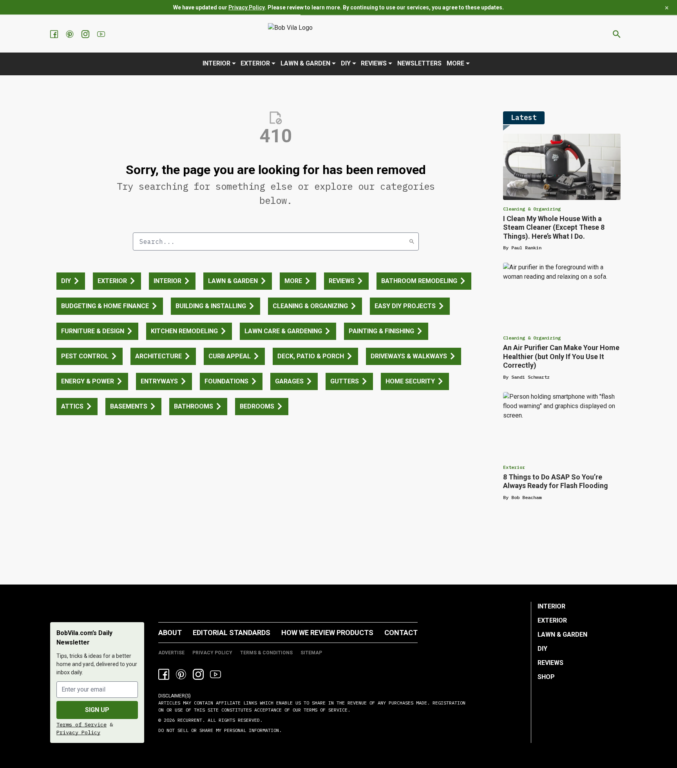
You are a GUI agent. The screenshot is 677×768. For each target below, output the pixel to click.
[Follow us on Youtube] (102, 34)
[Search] (411, 241)
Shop (546, 677)
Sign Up (97, 710)
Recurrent (188, 720)
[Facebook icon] (163, 674)
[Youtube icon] (215, 674)
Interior (216, 63)
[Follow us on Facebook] (55, 34)
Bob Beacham (526, 497)
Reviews (374, 63)
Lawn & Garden (305, 63)
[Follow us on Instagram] (86, 34)
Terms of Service (81, 724)
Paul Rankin (526, 248)
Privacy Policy (246, 7)
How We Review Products (327, 632)
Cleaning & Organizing (532, 208)
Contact (401, 632)
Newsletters (419, 63)
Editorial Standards (231, 632)
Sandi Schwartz (530, 377)
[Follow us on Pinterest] (70, 34)
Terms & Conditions (266, 652)
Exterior (255, 63)
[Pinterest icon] (181, 674)
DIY (346, 63)
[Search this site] (617, 34)
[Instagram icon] (198, 674)
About (170, 632)
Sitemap (311, 652)
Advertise (171, 652)
